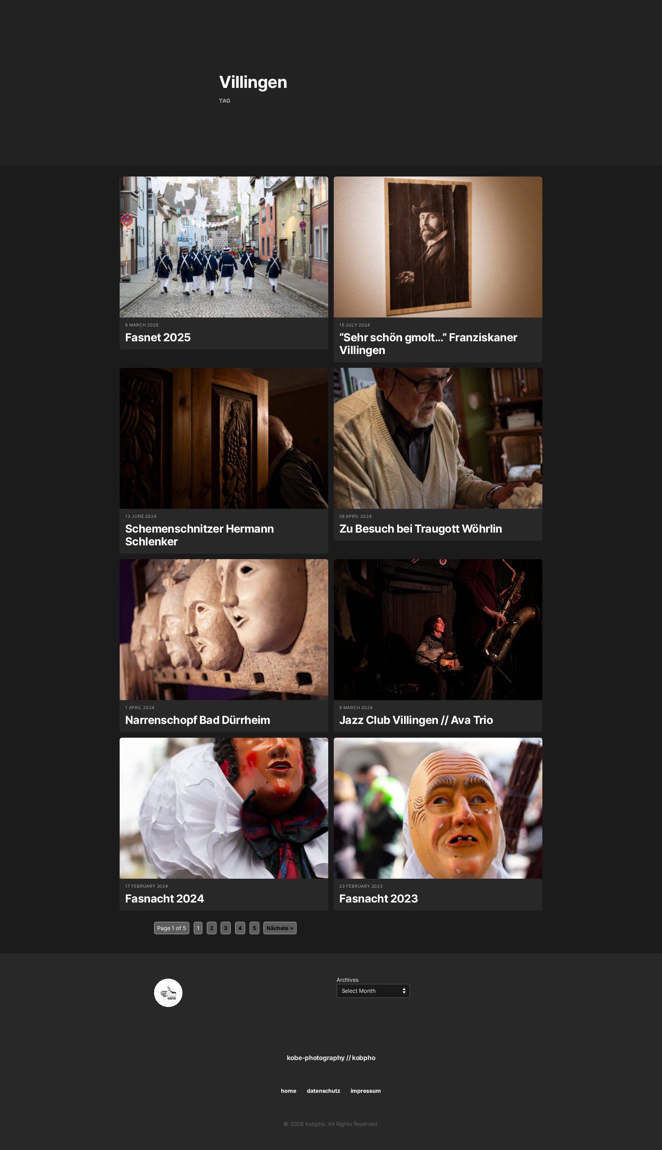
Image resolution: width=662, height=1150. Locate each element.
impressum (366, 1090)
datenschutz (323, 1090)
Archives (348, 979)
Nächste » (280, 928)
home (288, 1090)
